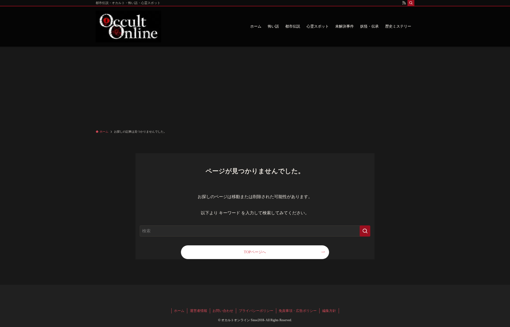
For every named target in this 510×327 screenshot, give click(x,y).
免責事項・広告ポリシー (298, 311)
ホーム (179, 311)
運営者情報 (198, 311)
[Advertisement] (255, 86)
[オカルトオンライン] (128, 26)
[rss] (404, 3)
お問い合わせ (222, 311)
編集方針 (329, 311)
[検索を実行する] (365, 231)
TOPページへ (255, 252)
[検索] (410, 3)
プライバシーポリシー (256, 311)
